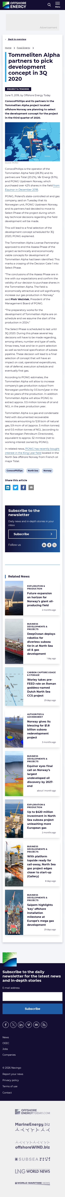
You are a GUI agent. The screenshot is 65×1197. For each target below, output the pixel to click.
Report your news (12, 1074)
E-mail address (11, 987)
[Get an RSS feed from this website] (44, 1025)
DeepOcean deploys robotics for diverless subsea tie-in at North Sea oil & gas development (41, 643)
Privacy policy (10, 1080)
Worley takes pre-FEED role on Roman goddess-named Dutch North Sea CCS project (41, 687)
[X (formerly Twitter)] (13, 1025)
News (5, 1037)
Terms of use (9, 1086)
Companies (9, 1054)
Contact (7, 1092)
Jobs (5, 1049)
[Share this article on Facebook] (23, 487)
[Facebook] (49, 545)
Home (8, 48)
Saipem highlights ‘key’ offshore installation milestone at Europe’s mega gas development (40, 914)
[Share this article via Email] (31, 487)
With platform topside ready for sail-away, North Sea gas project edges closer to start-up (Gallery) (41, 866)
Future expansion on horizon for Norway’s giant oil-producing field (40, 599)
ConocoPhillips (14, 471)
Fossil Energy (23, 48)
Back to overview (17, 39)
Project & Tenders (18, 89)
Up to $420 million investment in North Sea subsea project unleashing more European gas (41, 819)
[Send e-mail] (36, 1025)
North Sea (33, 471)
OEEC (5, 1043)
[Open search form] (49, 5)
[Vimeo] (29, 1025)
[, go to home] (14, 5)
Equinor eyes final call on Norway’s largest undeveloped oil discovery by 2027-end (40, 776)
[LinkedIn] (44, 545)
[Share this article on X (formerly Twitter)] (15, 487)
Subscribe (21, 534)
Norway (47, 471)
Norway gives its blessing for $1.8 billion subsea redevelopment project (39, 729)
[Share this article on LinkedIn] (7, 487)
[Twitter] (54, 545)
